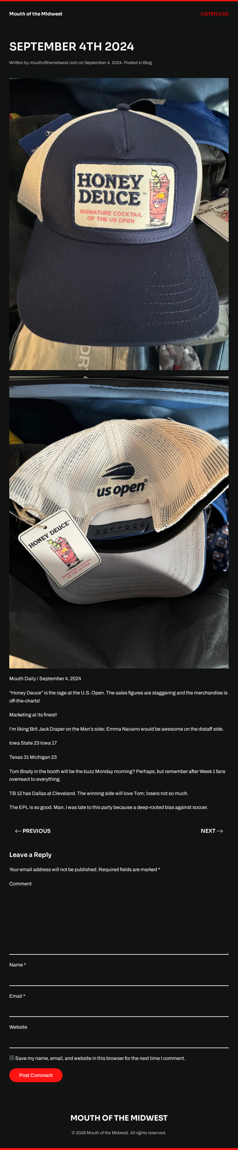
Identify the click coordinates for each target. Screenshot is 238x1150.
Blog (147, 62)
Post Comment (36, 1075)
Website (18, 1027)
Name (17, 964)
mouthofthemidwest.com (54, 62)
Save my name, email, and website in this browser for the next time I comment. (99, 1058)
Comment (20, 883)
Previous (37, 831)
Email (17, 996)
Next (208, 831)
